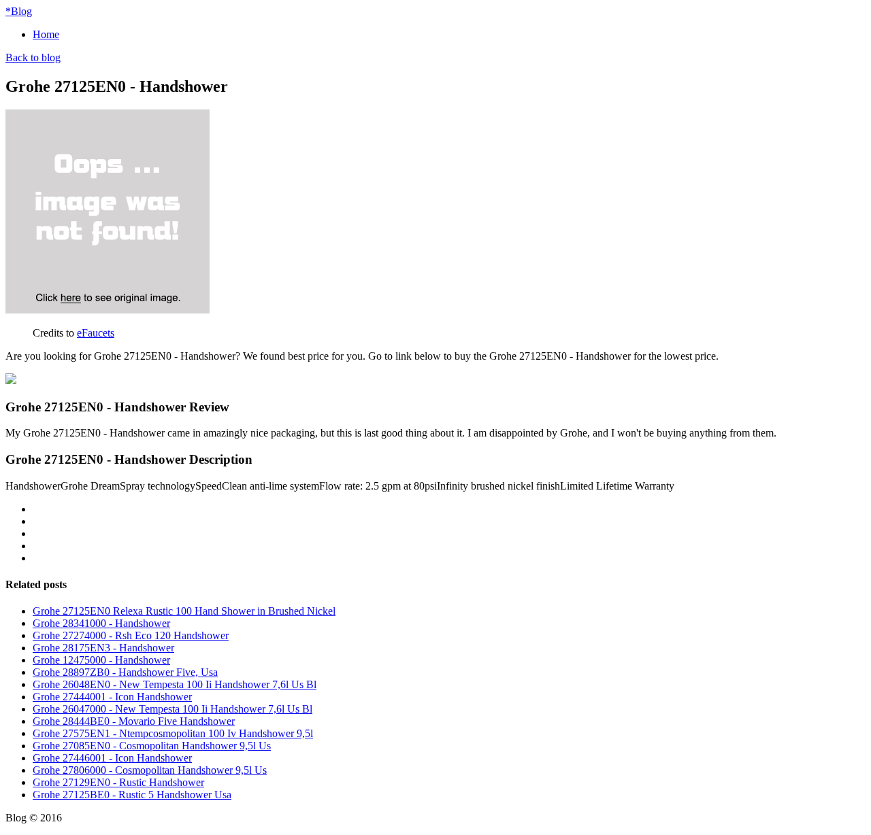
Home (46, 34)
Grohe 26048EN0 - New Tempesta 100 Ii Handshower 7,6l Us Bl (174, 684)
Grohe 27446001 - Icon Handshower (112, 758)
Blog (18, 11)
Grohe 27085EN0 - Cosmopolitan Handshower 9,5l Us (152, 745)
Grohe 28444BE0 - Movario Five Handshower (134, 721)
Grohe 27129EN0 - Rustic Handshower (118, 782)
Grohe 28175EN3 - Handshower (103, 647)
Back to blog (33, 57)
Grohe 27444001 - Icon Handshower (112, 696)
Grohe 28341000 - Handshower (101, 623)
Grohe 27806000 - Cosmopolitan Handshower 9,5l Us (150, 770)
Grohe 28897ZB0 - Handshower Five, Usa (125, 672)
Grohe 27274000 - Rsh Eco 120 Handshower (131, 635)
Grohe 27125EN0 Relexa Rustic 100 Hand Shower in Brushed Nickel (184, 611)
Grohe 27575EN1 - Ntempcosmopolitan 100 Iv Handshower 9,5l (173, 733)
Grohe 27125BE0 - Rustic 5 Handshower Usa (132, 794)
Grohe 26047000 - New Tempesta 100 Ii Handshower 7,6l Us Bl (172, 709)
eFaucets (95, 333)
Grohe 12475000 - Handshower (101, 660)
